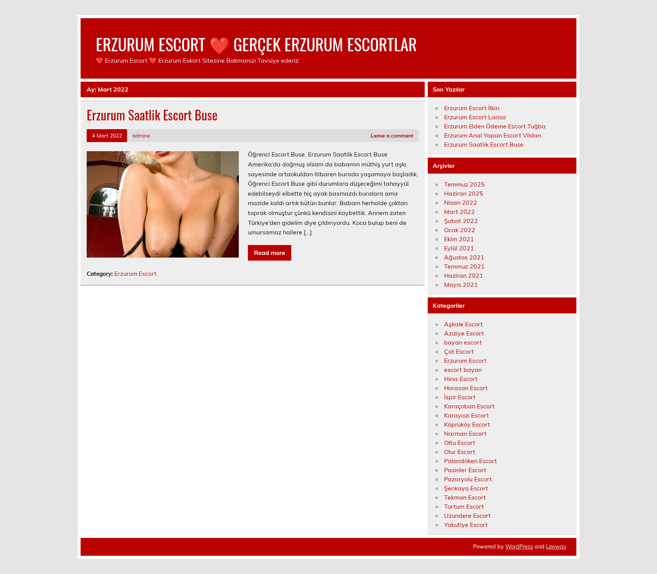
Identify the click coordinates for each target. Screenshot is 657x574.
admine (141, 135)
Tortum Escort (464, 506)
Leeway (556, 546)
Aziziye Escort (464, 333)
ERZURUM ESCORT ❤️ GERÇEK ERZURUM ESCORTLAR (256, 44)
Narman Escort (465, 433)
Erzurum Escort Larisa (475, 117)
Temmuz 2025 (464, 184)
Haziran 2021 (463, 275)
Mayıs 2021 (461, 284)
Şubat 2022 (461, 221)
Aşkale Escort (463, 324)
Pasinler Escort (465, 470)
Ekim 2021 (459, 239)
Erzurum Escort (135, 273)
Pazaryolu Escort (468, 479)
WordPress (519, 546)
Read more (269, 252)
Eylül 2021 (459, 248)
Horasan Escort (466, 388)
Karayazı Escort (466, 415)
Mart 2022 (459, 211)
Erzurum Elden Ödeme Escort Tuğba (495, 126)
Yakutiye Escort (466, 524)
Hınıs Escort (461, 379)
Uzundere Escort (467, 515)
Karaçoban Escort (469, 406)
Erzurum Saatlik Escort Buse (152, 114)
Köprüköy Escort (467, 424)
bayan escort (463, 342)
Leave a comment (392, 135)
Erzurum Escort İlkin (471, 108)
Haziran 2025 (463, 193)
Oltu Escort (459, 442)
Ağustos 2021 (464, 257)
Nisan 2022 (460, 202)
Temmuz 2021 (464, 266)
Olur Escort (459, 451)
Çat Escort (459, 351)
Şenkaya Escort (466, 488)
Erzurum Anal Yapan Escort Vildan (492, 135)
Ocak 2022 (459, 230)
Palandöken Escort (470, 461)
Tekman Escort (465, 497)
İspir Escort (460, 397)
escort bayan (463, 369)
